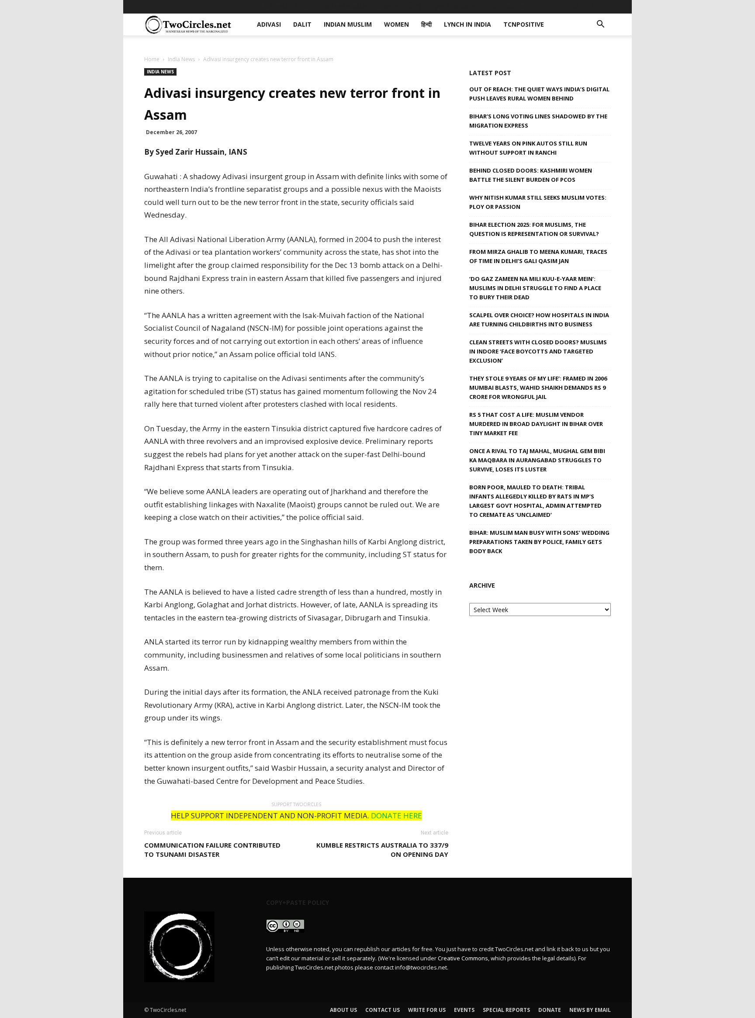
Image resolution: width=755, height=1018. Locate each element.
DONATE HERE (396, 815)
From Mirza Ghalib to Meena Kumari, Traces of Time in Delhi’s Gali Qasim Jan (538, 256)
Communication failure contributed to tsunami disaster (212, 850)
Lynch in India (453, 6)
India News (181, 59)
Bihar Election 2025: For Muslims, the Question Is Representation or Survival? (534, 229)
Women (388, 6)
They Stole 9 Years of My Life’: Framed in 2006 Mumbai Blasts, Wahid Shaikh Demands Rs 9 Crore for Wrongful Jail (538, 387)
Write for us (427, 1010)
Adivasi (275, 6)
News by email (590, 1010)
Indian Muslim (344, 6)
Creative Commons (463, 958)
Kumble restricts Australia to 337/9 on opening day (382, 850)
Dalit (304, 6)
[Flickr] (561, 6)
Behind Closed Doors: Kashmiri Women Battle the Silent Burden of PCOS (530, 175)
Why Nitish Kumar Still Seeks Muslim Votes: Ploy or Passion (537, 202)
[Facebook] (546, 6)
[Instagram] (575, 6)
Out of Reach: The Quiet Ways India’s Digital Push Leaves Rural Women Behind (539, 93)
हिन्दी (415, 6)
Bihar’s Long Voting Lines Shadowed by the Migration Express (538, 120)
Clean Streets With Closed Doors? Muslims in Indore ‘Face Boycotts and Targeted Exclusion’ (538, 351)
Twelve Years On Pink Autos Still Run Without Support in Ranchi (528, 147)
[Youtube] (604, 6)
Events (464, 1010)
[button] (600, 25)
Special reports (506, 1010)
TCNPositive (505, 6)
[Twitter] (589, 6)
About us (343, 1010)
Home (151, 59)
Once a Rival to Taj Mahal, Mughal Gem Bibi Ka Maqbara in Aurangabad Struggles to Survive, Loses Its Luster (537, 460)
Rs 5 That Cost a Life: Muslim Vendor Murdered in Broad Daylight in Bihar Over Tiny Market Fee (536, 424)
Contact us (382, 1010)
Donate (549, 1010)
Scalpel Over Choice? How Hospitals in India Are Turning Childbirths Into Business (539, 319)
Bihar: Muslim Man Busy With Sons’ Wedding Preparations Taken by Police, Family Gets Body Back (539, 542)
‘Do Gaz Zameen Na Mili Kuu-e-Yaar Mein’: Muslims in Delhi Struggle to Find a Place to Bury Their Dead (535, 288)
